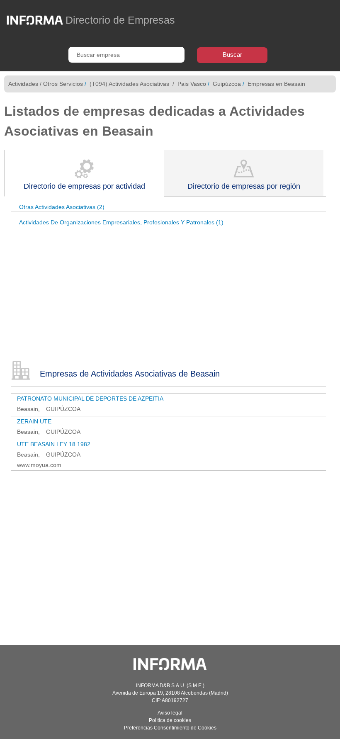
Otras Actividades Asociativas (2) (61, 207)
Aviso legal (170, 713)
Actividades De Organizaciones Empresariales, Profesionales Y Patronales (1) (121, 222)
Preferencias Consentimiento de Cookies (170, 728)
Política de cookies (170, 720)
